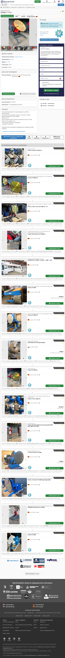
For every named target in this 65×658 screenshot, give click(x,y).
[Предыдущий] (2, 34)
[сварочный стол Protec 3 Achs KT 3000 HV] (14, 157)
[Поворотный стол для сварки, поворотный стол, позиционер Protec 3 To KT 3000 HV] (14, 404)
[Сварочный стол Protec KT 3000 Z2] (14, 377)
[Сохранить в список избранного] (60, 11)
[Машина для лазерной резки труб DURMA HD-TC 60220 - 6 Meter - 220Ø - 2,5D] (14, 267)
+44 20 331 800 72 (9, 604)
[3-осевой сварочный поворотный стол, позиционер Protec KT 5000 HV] (14, 185)
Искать (61, 4)
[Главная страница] (1, 7)
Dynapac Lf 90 (31, 612)
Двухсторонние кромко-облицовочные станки (15, 612)
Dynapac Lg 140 (19, 615)
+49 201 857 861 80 (9, 607)
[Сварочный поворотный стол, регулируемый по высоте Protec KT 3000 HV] (14, 322)
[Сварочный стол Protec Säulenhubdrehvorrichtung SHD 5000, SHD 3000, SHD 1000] (14, 432)
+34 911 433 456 (39, 607)
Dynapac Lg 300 (45, 615)
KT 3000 (8, 62)
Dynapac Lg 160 (28, 615)
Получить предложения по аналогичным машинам (51, 84)
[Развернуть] (32, 173)
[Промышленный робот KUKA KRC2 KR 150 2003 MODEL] (14, 350)
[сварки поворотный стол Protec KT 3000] (14, 542)
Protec (12, 59)
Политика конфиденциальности (51, 93)
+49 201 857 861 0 (39, 604)
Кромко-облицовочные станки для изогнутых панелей (48, 612)
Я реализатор (45, 82)
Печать (29, 138)
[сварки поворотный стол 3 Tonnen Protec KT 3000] (14, 459)
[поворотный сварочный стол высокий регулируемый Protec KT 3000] (14, 295)
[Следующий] (35, 34)
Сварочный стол (19, 56)
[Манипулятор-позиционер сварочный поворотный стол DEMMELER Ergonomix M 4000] (14, 514)
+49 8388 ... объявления (48, 103)
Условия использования (42, 655)
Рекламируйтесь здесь (33, 573)
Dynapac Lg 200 (37, 615)
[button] (63, 1)
